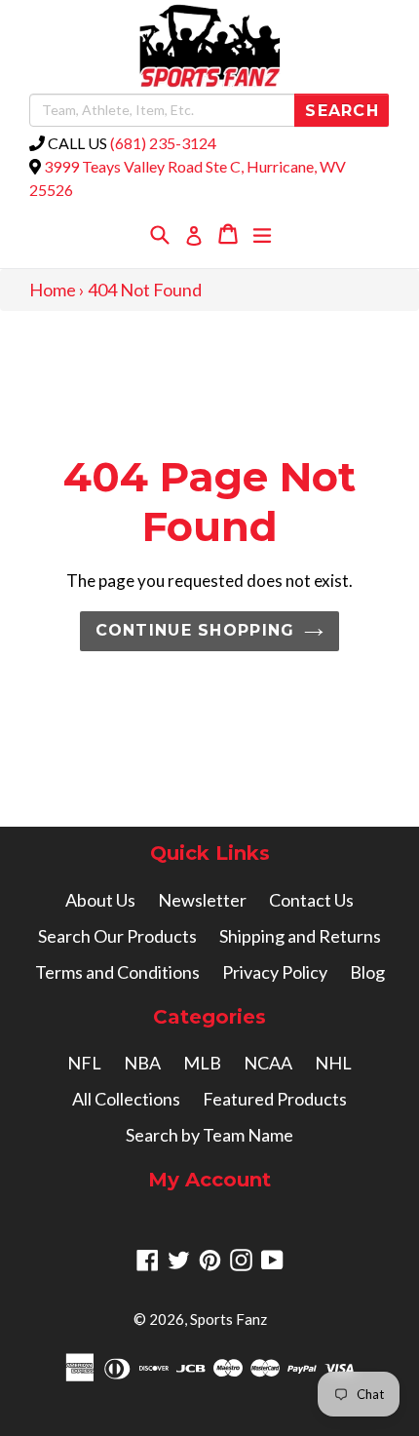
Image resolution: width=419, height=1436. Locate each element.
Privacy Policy (274, 972)
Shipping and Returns (300, 936)
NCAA (268, 1062)
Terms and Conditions (117, 972)
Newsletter (202, 900)
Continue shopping (195, 630)
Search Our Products (117, 936)
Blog (367, 972)
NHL (333, 1062)
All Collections (126, 1098)
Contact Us (311, 900)
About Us (100, 900)
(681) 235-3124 (163, 143)
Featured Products (275, 1098)
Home (52, 289)
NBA (142, 1062)
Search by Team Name (209, 1134)
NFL (84, 1062)
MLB (202, 1062)
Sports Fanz (228, 1319)
